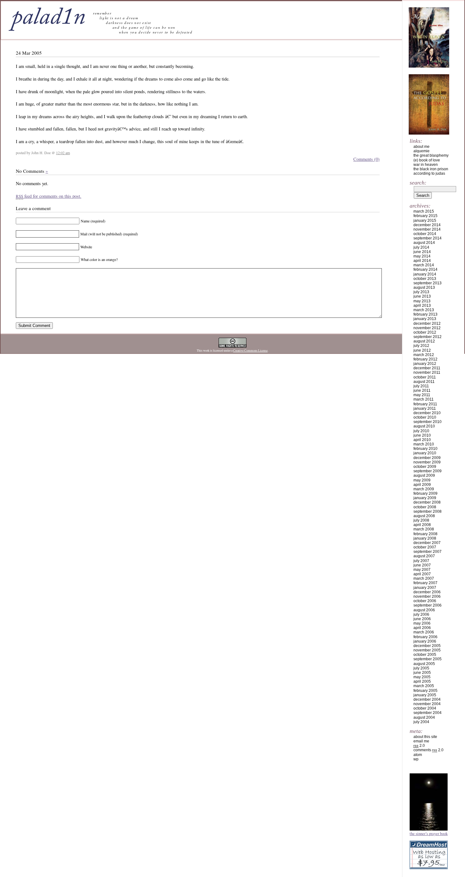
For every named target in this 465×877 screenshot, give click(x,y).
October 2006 (424, 601)
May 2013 (422, 301)
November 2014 (427, 229)
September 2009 (427, 471)
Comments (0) (366, 159)
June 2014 (422, 252)
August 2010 (424, 426)
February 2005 (425, 690)
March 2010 (423, 444)
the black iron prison (430, 169)
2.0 (419, 745)
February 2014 (425, 269)
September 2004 (427, 713)
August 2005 (424, 664)
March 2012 (423, 355)
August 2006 (424, 610)
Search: (418, 182)
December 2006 (427, 592)
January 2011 (424, 408)
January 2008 (424, 538)
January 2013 (424, 319)
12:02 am (63, 152)
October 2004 (424, 708)
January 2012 (424, 363)
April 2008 (422, 525)
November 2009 (427, 462)
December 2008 (427, 502)
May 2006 (422, 623)
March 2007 (423, 578)
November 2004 (427, 704)
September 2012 (427, 337)
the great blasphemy (431, 155)
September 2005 (427, 659)
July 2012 (421, 345)
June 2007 (422, 565)
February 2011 (425, 404)
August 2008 (424, 516)
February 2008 (425, 534)
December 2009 (427, 458)
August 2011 (424, 381)
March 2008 (423, 529)
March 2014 (423, 265)
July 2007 (421, 561)
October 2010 (424, 417)
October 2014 (424, 234)
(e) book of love (426, 160)
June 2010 (422, 435)
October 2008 (424, 507)
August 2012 (424, 341)
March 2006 (423, 632)
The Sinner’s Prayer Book (429, 833)
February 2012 (425, 359)
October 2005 (424, 654)
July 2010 (421, 431)
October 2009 (424, 466)
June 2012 (422, 350)
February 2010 (425, 448)
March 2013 (423, 310)
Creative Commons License (250, 350)
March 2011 (423, 399)
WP (415, 759)
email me (421, 741)
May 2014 (422, 256)
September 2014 (427, 238)
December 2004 (427, 699)
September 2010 (427, 422)
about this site (425, 737)
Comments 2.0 (428, 750)
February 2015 (425, 216)
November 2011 (426, 372)
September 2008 (427, 511)
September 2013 (427, 283)
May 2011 (421, 395)
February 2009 (425, 493)
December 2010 (427, 413)
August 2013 (424, 287)
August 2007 (424, 556)
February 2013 (425, 314)
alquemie (421, 151)
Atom (417, 755)
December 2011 (426, 368)
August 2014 (424, 242)
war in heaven (425, 164)
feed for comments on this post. (48, 196)
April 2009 (422, 484)
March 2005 (423, 686)
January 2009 (424, 498)
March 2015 (423, 211)
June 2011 (422, 390)
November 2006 (427, 596)
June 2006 (422, 619)
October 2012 (424, 332)
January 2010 (424, 453)
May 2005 (422, 677)
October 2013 (424, 278)
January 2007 (424, 587)
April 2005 (422, 681)
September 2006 (427, 605)
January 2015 (424, 220)
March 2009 (423, 489)
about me (421, 146)
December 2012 (427, 323)
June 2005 (422, 672)
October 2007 (424, 547)
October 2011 (424, 377)
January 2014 (424, 274)
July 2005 (421, 668)
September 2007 (427, 551)
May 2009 (422, 480)
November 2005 (427, 650)
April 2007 (422, 574)
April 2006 (422, 628)
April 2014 (422, 260)
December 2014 (427, 225)
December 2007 (427, 543)
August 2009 (424, 475)
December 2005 (427, 646)
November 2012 (427, 328)
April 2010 (422, 440)
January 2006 (424, 641)
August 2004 (424, 717)
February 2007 (425, 583)
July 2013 (421, 292)
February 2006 (425, 637)
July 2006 (421, 614)
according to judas (429, 173)
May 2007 (422, 569)
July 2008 (421, 520)
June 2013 (422, 296)
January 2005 (424, 695)
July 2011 (421, 386)
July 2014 (421, 247)
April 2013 (422, 305)
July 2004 (421, 722)
